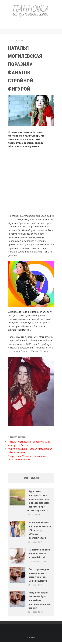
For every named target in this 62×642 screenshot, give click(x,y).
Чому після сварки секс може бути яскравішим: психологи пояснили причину (39, 600)
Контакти (31, 637)
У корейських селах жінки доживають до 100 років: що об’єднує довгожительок (40, 530)
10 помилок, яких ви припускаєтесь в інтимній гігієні (39, 553)
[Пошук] (53, 31)
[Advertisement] (34, 22)
